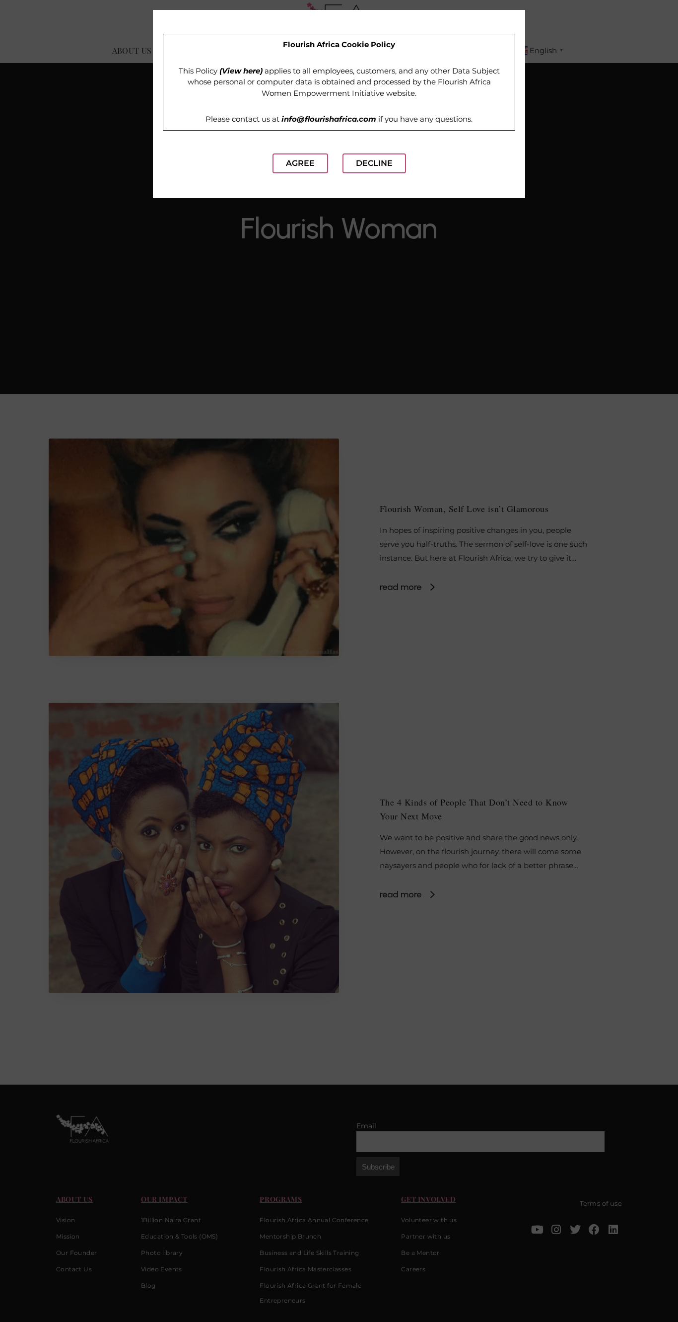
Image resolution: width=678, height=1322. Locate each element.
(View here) (241, 70)
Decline (374, 163)
